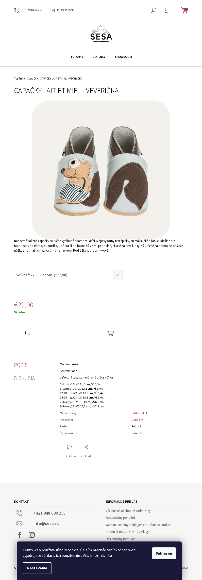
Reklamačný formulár (120, 539)
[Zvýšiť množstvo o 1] (28, 329)
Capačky (137, 420)
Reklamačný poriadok (120, 518)
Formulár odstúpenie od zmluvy (127, 532)
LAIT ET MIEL (140, 413)
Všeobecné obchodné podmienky (128, 511)
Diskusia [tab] (24, 378)
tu (110, 555)
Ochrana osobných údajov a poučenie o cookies (138, 525)
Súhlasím (164, 553)
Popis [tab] (21, 365)
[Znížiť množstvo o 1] (28, 335)
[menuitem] (77, 57)
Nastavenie (37, 568)
